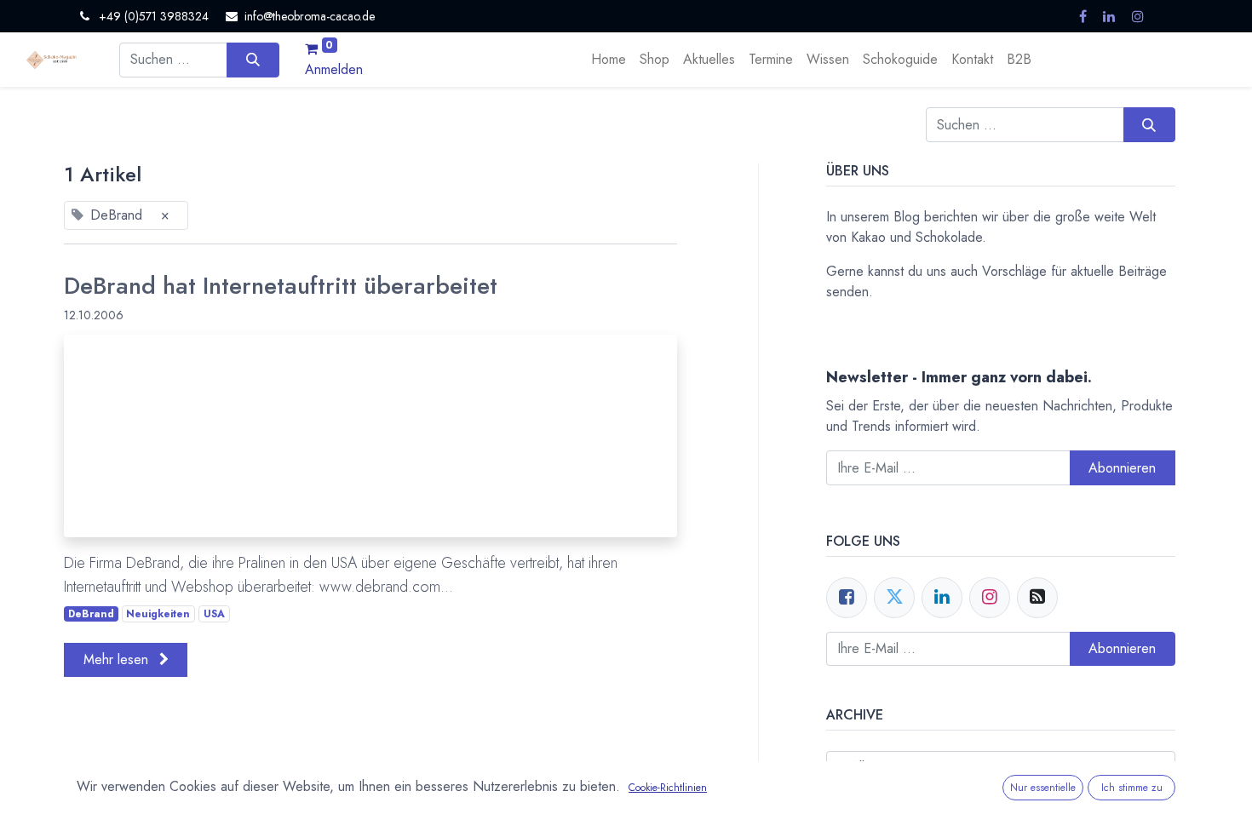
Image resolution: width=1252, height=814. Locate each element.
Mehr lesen (117, 659)
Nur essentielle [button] (1043, 787)
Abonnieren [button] (1122, 468)
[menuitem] (608, 60)
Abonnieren (1122, 648)
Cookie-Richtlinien (668, 787)
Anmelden (334, 69)
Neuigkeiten (158, 614)
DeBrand (91, 614)
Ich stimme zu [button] (1132, 787)
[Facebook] (846, 597)
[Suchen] (253, 60)
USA (214, 614)
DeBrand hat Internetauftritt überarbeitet (280, 286)
